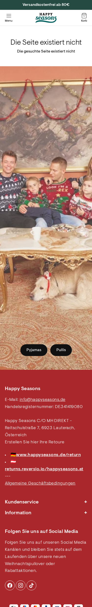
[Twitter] (31, 585)
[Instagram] (9, 585)
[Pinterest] (20, 585)
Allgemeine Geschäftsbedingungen (40, 483)
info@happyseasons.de (43, 400)
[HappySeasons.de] (46, 18)
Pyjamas (33, 350)
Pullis (61, 350)
